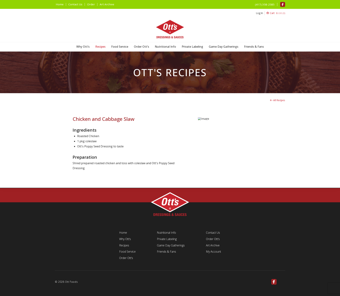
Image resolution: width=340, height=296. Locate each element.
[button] (270, 13)
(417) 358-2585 (264, 4)
